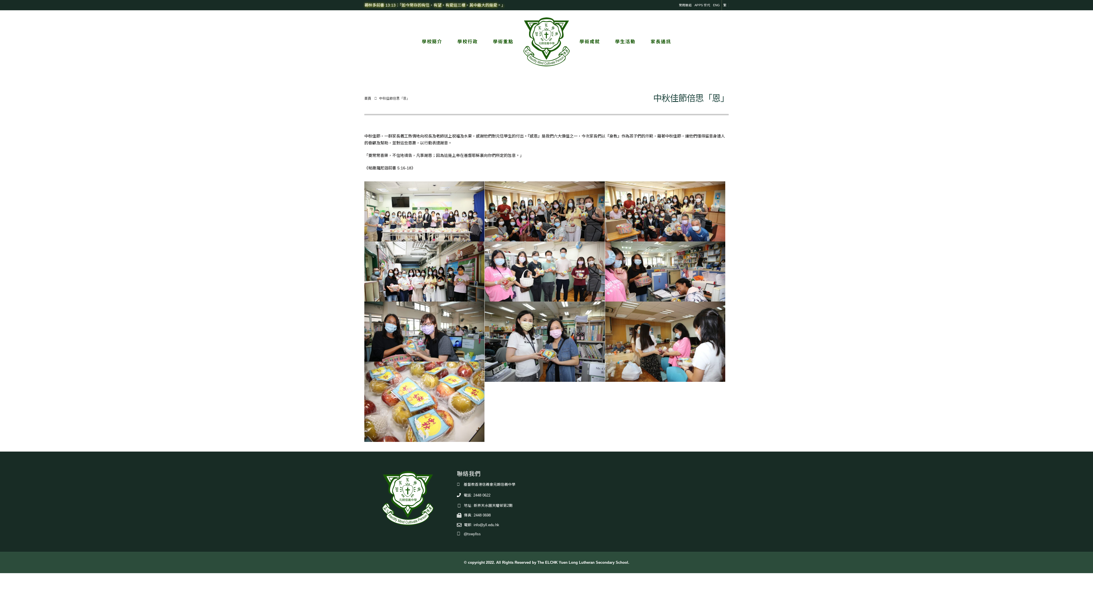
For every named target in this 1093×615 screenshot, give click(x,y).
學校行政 (467, 41)
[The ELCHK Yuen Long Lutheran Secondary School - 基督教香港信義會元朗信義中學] (546, 41)
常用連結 (685, 5)
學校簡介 (432, 41)
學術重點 (503, 41)
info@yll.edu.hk (486, 525)
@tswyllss (472, 534)
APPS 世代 (702, 5)
